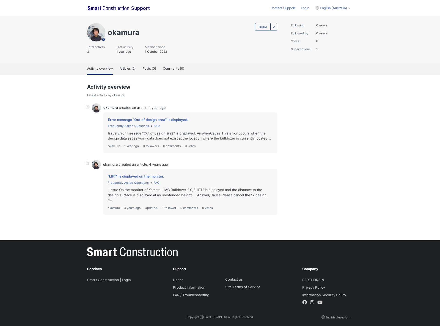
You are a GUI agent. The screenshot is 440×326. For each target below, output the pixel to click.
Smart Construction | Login (109, 280)
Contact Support (282, 8)
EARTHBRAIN (313, 280)
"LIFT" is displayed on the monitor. (136, 176)
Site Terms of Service (242, 287)
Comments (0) (173, 68)
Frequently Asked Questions (128, 126)
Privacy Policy (313, 287)
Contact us (234, 279)
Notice (178, 280)
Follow (262, 26)
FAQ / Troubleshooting (191, 295)
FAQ (157, 126)
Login (305, 8)
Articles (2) (128, 68)
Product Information (189, 287)
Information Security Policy (324, 295)
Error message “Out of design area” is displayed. (148, 120)
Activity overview (100, 68)
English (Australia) (333, 8)
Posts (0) (149, 68)
